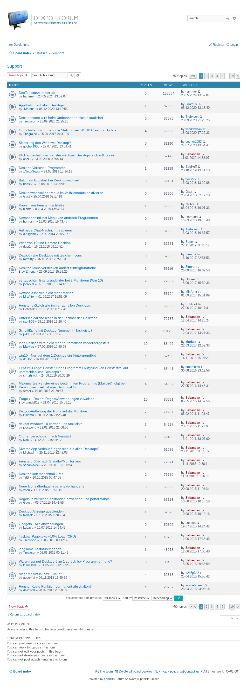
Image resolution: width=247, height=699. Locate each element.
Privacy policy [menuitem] (168, 671)
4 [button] (217, 76)
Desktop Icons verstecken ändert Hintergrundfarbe (57, 268)
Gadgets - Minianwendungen (41, 524)
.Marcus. (29, 109)
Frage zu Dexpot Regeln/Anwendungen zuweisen (56, 399)
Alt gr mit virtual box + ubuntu (41, 574)
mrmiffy (28, 259)
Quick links (21, 44)
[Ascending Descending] (162, 598)
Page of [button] (193, 76)
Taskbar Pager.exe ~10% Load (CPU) (47, 536)
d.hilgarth (29, 234)
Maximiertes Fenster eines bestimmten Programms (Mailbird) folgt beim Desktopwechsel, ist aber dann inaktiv (73, 385)
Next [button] (238, 76)
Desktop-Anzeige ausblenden (41, 511)
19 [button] (232, 76)
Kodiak (28, 515)
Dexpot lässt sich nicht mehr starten (46, 293)
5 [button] (222, 76)
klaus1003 (30, 565)
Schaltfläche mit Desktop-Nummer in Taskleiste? (55, 330)
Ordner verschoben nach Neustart (45, 436)
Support (14, 66)
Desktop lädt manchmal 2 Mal (41, 474)
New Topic (17, 75)
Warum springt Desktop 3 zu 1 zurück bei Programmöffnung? (65, 561)
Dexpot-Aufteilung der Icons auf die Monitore (53, 411)
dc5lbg (27, 359)
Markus (28, 346)
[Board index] (26, 23)
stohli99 (28, 321)
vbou (26, 490)
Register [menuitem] (218, 44)
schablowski (31, 465)
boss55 (28, 184)
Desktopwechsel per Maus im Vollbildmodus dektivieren (61, 193)
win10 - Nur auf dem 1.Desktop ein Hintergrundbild (57, 355)
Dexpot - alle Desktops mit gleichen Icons (50, 255)
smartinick (30, 375)
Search (227, 18)
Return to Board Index (25, 614)
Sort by (127, 598)
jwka (26, 334)
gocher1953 (31, 146)
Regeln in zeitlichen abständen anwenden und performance (64, 499)
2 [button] (206, 76)
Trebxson (29, 121)
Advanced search (234, 18)
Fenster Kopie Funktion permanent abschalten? (55, 586)
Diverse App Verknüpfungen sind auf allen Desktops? (59, 449)
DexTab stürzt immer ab (37, 93)
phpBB (108, 679)
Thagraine (30, 134)
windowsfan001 (196, 129)
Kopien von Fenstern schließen (42, 205)
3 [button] (212, 76)
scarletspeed (194, 585)
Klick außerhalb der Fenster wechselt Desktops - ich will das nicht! (69, 155)
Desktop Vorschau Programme (42, 168)
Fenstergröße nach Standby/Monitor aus (50, 461)
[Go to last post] (199, 91)
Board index (22, 671)
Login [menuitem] (234, 44)
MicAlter (29, 296)
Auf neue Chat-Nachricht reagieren (45, 230)
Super (189, 242)
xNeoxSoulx (31, 171)
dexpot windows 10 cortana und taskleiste (50, 424)
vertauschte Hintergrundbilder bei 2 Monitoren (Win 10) (61, 280)
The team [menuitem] (106, 671)
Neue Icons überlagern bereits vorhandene (51, 486)
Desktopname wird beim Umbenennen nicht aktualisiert (61, 118)
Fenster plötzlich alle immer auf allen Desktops (54, 305)
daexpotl (29, 590)
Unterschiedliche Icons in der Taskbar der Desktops (58, 318)
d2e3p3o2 (192, 573)
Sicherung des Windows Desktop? (45, 143)
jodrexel (28, 284)
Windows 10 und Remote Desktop (45, 243)
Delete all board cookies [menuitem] (135, 671)
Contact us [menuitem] (191, 671)
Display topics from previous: (84, 598)
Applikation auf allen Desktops (42, 105)
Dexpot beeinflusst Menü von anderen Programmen (58, 218)
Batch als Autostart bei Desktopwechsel (49, 180)
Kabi (26, 440)
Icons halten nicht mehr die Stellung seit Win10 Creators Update (68, 130)
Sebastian (192, 154)
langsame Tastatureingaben (40, 549)
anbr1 (27, 159)
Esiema (28, 415)
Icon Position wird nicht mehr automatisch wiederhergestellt (64, 343)
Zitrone (30, 271)
